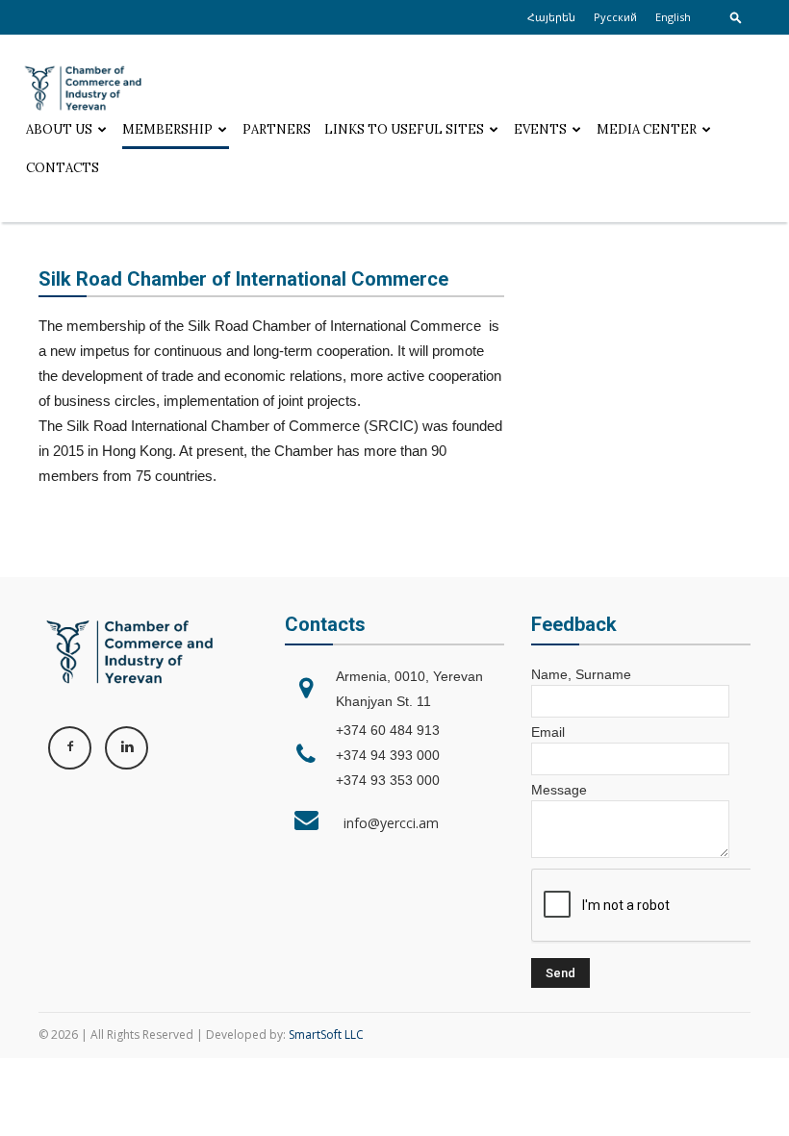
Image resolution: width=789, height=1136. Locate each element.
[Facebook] (69, 748)
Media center (647, 129)
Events (540, 129)
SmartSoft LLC (326, 1034)
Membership (167, 129)
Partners (276, 129)
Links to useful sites (404, 129)
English (673, 17)
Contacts (62, 168)
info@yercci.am (387, 823)
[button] (736, 17)
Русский (615, 17)
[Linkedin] (126, 748)
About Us (59, 129)
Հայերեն (551, 17)
